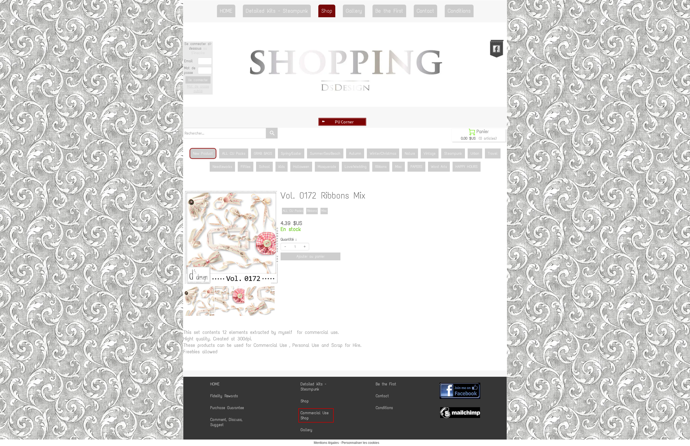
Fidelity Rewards (224, 395)
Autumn (355, 153)
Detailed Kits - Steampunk (277, 11)
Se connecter (198, 80)
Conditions (459, 11)
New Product (203, 153)
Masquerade (327, 166)
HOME (226, 11)
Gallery (354, 11)
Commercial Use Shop (315, 415)
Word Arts (439, 166)
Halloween (301, 166)
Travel (493, 153)
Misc (398, 166)
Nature (410, 153)
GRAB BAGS (263, 153)
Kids (281, 166)
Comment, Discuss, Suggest (226, 422)
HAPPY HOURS (467, 166)
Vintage (430, 153)
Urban (475, 153)
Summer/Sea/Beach (325, 153)
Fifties (245, 166)
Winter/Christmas (383, 153)
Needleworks (222, 166)
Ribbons (381, 166)
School (264, 166)
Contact (425, 11)
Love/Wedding (356, 166)
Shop (326, 11)
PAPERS (416, 166)
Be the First (389, 11)
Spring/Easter (291, 153)
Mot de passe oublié (198, 88)
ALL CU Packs (233, 153)
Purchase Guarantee (227, 407)
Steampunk (453, 153)
